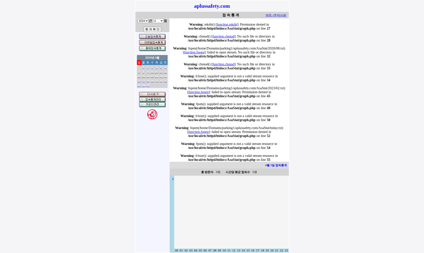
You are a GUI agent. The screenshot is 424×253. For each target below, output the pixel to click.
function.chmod (223, 36)
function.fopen (194, 52)
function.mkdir (227, 24)
